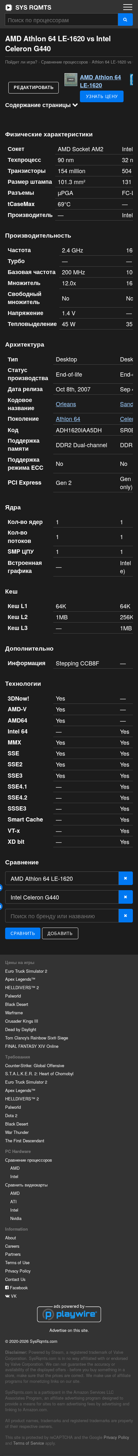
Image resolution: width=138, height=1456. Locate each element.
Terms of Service (28, 1443)
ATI (13, 1201)
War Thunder (17, 1132)
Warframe (14, 1012)
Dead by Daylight (20, 1029)
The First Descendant (24, 1140)
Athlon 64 (68, 418)
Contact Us (15, 1279)
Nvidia (16, 1218)
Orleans (66, 403)
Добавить (60, 933)
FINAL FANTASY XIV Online (31, 1046)
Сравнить (23, 933)
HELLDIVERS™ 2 (22, 987)
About (10, 1238)
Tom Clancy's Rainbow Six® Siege (36, 1038)
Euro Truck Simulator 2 (26, 971)
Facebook (18, 1287)
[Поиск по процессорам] (125, 19)
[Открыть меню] (127, 7)
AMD (15, 1168)
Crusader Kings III (21, 1021)
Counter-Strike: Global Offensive (34, 1065)
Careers (12, 1246)
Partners (13, 1254)
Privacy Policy (17, 1271)
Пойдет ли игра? (28, 7)
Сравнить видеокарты (26, 1185)
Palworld (13, 996)
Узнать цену (102, 96)
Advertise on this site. (69, 1330)
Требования (17, 1057)
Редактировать (33, 87)
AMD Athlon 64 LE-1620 (100, 81)
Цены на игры (19, 962)
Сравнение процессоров (64, 62)
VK (13, 1296)
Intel (14, 1176)
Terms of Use (17, 1262)
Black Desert (16, 1004)
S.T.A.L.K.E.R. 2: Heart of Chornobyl (39, 1073)
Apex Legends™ (20, 979)
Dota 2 (11, 1115)
